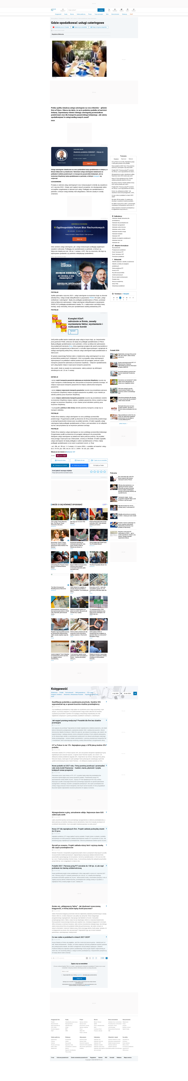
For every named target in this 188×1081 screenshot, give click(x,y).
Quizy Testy (115, 283)
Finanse (124, 961)
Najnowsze (123, 158)
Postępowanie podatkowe (119, 250)
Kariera (100, 993)
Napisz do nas (80, 460)
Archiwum (125, 977)
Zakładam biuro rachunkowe (115, 958)
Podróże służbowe (112, 981)
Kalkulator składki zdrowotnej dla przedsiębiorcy (120, 219)
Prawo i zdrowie (83, 968)
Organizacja (54, 975)
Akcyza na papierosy (117, 281)
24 (113, 297)
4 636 (102, 914)
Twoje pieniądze (99, 14)
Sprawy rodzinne (83, 958)
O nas (52, 993)
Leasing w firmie (98, 965)
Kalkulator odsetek (98, 981)
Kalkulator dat (115, 242)
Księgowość (58, 14)
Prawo (90, 14)
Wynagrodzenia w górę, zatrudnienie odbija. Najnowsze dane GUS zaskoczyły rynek (123, 175)
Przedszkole (68, 975)
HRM (66, 966)
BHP (66, 965)
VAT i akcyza (74, 18)
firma (70, 346)
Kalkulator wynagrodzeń (118, 225)
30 (133, 297)
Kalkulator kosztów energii (119, 231)
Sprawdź (72, 332)
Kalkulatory (118, 216)
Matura (67, 984)
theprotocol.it (126, 984)
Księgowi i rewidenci (56, 650)
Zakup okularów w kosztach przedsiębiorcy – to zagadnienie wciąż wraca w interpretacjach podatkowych (123, 208)
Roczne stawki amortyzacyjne (120, 277)
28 (126, 297)
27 (123, 297)
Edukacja (124, 14)
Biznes (72, 14)
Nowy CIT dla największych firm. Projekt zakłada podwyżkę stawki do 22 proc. (122, 179)
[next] (107, 914)
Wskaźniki (117, 259)
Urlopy (66, 963)
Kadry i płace (54, 982)
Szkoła (66, 977)
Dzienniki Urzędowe (84, 979)
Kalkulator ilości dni (117, 240)
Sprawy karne (83, 959)
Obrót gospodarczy (80, 648)
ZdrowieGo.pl (126, 975)
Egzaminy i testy (69, 981)
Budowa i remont (126, 963)
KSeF (131, 14)
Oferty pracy (125, 986)
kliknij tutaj (87, 941)
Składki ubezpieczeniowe (114, 979)
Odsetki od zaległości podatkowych (121, 238)
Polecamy (113, 473)
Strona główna (54, 18)
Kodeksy (82, 984)
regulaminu (79, 930)
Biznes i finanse (97, 958)
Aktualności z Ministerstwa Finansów (73, 650)
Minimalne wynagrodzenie (114, 977)
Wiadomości (54, 648)
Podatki (67, 18)
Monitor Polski (83, 977)
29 (130, 297)
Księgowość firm (55, 955)
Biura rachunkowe (113, 955)
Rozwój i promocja (55, 981)
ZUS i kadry (90, 648)
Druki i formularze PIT (117, 252)
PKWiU (92, 298)
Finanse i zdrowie (98, 966)
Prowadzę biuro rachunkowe (115, 959)
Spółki (95, 959)
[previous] (87, 914)
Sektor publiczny (81, 14)
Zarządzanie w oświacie (70, 982)
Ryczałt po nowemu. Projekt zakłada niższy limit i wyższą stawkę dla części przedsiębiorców (123, 183)
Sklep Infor (82, 966)
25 (117, 297)
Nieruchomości (115, 14)
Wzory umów (126, 981)
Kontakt (112, 993)
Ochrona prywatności (62, 993)
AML (109, 966)
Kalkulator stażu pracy (99, 982)
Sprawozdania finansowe (114, 965)
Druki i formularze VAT (118, 254)
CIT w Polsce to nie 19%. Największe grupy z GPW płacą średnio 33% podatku (123, 162)
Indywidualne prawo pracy (71, 958)
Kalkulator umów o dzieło (118, 229)
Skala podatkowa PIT (117, 268)
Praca (81, 965)
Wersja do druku (61, 460)
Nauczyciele (68, 979)
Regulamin (93, 993)
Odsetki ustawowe (112, 982)
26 (120, 297)
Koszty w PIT (115, 270)
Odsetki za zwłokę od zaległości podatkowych (120, 265)
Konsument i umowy (84, 961)
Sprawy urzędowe (84, 963)
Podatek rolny (115, 279)
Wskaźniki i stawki (113, 973)
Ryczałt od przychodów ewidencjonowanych (118, 274)
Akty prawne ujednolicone (86, 982)
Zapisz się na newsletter (100, 460)
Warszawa (88, 231)
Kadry (65, 14)
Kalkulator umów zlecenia (119, 227)
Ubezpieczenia (68, 961)
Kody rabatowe (126, 979)
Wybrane (131, 158)
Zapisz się (89, 163)
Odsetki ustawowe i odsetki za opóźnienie (123, 261)
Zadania (53, 979)
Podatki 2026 (114, 350)
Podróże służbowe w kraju (114, 975)
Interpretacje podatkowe (118, 286)
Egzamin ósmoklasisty (70, 986)
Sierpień (126, 294)
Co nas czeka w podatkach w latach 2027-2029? (123, 196)
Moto (107, 14)
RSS (106, 993)
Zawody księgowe (55, 965)
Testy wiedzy (68, 988)
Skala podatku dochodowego (115, 984)
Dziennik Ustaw (83, 975)
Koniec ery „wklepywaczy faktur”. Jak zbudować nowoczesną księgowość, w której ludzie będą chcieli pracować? (123, 191)
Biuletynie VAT (70, 452)
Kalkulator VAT (116, 236)
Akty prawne (83, 973)
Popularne (116, 158)
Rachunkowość (116, 247)
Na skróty (125, 973)
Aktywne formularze (121, 246)
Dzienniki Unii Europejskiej (86, 981)
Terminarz (117, 294)
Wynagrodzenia (69, 959)
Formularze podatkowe (118, 256)
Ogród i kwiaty (126, 965)
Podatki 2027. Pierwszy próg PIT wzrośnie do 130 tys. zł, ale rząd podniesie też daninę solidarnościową (123, 171)
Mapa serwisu (128, 993)
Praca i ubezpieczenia (99, 961)
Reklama (119, 993)
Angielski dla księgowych (91, 650)
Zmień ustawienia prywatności (79, 993)
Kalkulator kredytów (117, 233)
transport (96, 176)
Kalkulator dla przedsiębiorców (120, 222)
